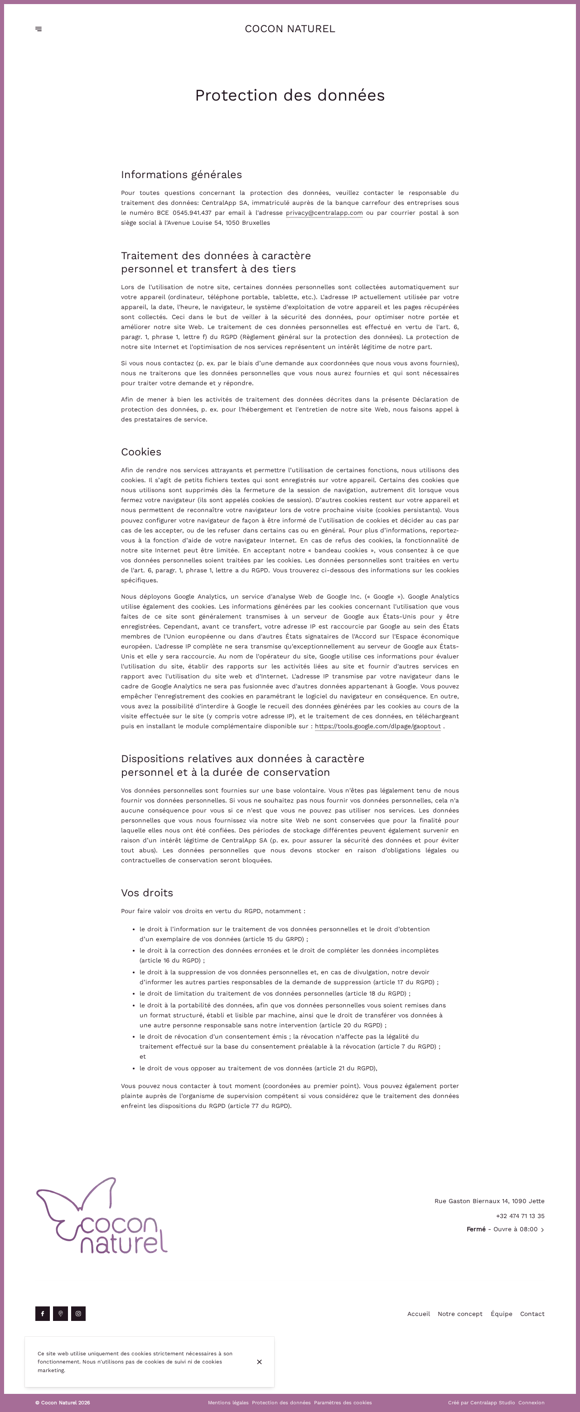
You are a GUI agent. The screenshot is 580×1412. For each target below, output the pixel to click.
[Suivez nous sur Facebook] (42, 1313)
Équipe (501, 1313)
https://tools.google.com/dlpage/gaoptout (378, 726)
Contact (532, 1313)
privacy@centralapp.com (324, 212)
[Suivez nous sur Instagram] (78, 1313)
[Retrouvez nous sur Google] (60, 1313)
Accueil (418, 1313)
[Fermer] (259, 1361)
